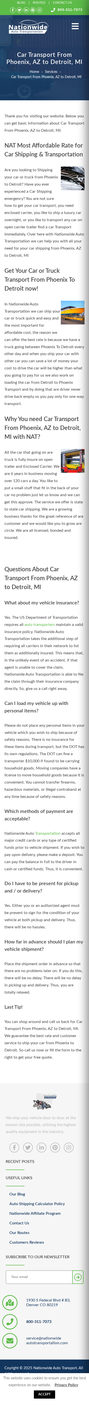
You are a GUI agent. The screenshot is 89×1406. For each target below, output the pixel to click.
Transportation (48, 833)
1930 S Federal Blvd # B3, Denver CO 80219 (48, 1302)
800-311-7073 (70, 10)
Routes (39, 2)
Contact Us (62, 2)
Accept (44, 1394)
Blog (21, 2)
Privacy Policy (66, 1385)
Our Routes (19, 1233)
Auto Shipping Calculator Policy (37, 1204)
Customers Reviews (26, 1242)
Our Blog (17, 1194)
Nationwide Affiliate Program (35, 1213)
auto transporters (39, 625)
